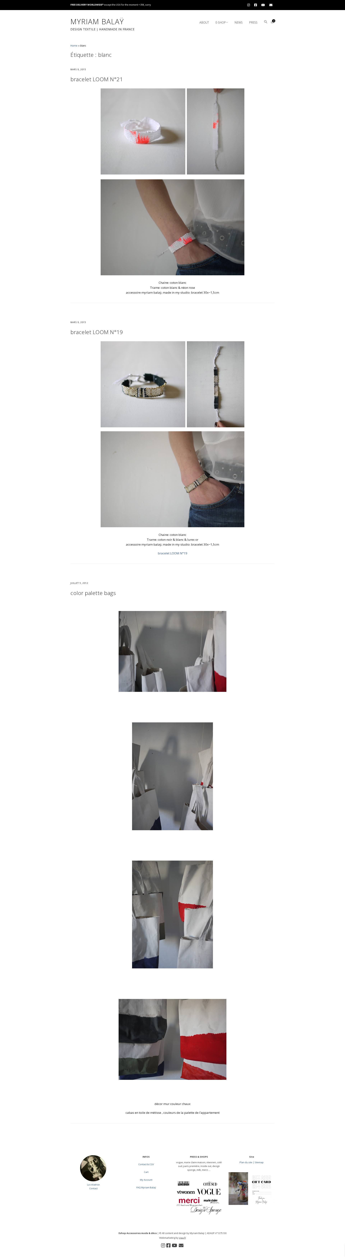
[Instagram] (249, 5)
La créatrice (93, 1184)
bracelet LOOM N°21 (96, 79)
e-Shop (220, 22)
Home (73, 45)
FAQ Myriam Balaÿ (146, 1187)
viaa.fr (182, 1237)
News (238, 22)
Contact (93, 1188)
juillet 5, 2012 (79, 583)
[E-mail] (271, 5)
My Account (146, 1179)
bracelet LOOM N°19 (96, 332)
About (204, 22)
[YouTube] (262, 5)
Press (253, 22)
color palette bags (93, 593)
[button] (265, 22)
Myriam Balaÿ (97, 21)
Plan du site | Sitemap (252, 1162)
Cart (146, 1172)
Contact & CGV (146, 1164)
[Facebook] (255, 5)
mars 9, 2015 (78, 69)
